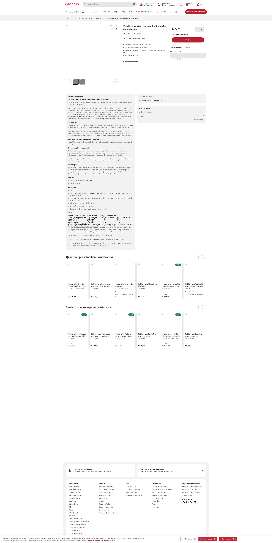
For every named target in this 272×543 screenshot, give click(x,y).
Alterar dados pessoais (133, 489)
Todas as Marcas (74, 530)
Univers (101, 501)
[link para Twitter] (191, 502)
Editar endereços (131, 492)
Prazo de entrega (157, 498)
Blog (70, 507)
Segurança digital (188, 495)
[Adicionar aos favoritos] (111, 27)
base (94, 228)
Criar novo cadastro (132, 486)
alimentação (95, 193)
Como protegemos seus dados (192, 486)
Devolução (155, 507)
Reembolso (155, 501)
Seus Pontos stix (104, 510)
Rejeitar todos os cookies (208, 539)
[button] (92, 51)
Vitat (71, 510)
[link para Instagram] (187, 502)
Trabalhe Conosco (75, 498)
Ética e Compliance (75, 495)
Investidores (73, 504)
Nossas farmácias (75, 489)
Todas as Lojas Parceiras (77, 527)
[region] (136, 539)
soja (90, 180)
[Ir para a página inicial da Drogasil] (73, 4)
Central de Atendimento (160, 486)
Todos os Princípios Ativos (77, 524)
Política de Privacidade (189, 489)
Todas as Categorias (75, 519)
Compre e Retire (104, 504)
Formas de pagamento (159, 495)
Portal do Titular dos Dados (191, 492)
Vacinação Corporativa (106, 495)
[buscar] (134, 4)
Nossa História (74, 486)
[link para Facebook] (183, 502)
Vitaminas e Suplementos (84, 18)
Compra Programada (106, 507)
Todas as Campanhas (76, 533)
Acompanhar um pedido (134, 495)
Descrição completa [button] (130, 61)
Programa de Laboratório (107, 513)
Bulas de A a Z (74, 516)
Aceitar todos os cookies (228, 539)
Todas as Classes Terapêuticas (79, 521)
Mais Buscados (74, 513)
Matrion (149, 96)
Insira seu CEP (175, 51)
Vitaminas (99, 18)
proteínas (82, 116)
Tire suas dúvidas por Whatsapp (162, 489)
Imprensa (72, 501)
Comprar (188, 40)
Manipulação (103, 498)
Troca (153, 504)
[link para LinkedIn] (195, 502)
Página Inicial (70, 18)
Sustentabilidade (75, 492)
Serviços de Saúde (105, 492)
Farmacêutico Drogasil (106, 489)
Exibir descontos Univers (196, 12)
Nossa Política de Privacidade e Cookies (101, 541)
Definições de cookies (189, 539)
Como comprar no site (159, 492)
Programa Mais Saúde (106, 486)
